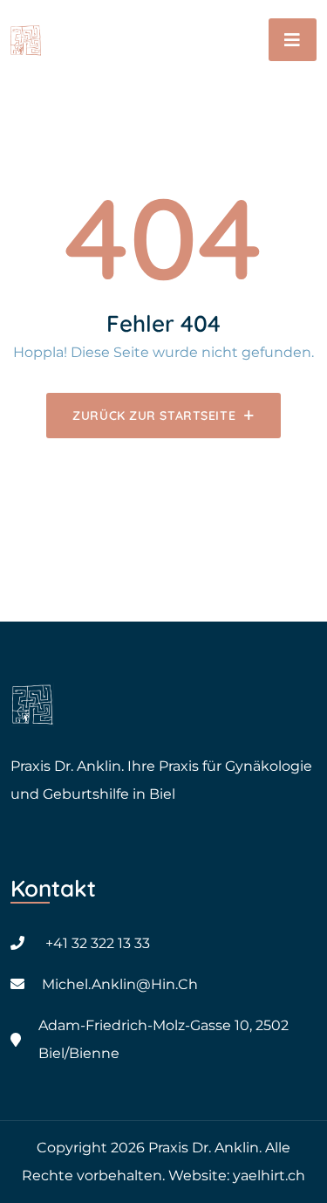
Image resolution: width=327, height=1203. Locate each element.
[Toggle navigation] (293, 39)
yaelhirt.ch (269, 1175)
